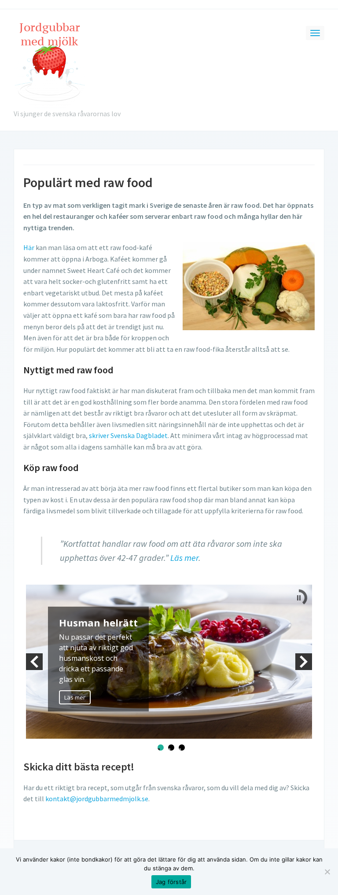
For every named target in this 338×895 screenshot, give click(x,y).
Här (28, 247)
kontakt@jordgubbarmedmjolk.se (96, 798)
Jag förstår (171, 881)
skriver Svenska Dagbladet (128, 435)
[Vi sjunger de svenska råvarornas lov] (50, 63)
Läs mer (184, 557)
